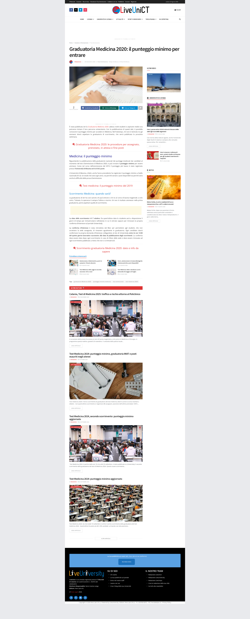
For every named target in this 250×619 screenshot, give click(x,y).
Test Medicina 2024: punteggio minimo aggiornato (95, 478)
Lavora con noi (115, 583)
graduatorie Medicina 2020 (82, 281)
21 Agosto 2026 (160, 206)
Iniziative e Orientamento (81, 43)
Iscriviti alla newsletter (155, 586)
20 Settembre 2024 (84, 482)
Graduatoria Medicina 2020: (98, 127)
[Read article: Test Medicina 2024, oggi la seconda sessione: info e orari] (73, 272)
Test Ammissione (95, 43)
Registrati (133, 2)
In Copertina (163, 19)
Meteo (150, 177)
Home (82, 19)
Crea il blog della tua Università (120, 586)
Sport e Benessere (134, 19)
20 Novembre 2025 (84, 297)
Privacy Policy (166, 602)
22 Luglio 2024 (123, 274)
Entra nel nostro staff (117, 580)
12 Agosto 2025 (123, 265)
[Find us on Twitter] (76, 10)
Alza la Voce (86, 2)
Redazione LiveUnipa (155, 580)
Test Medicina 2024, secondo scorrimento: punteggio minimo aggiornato (101, 418)
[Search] (180, 19)
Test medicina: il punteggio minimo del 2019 (107, 185)
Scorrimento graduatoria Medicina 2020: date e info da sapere (107, 249)
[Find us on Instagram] (85, 10)
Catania (89, 19)
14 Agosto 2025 (85, 265)
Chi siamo (113, 575)
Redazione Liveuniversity (156, 577)
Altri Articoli (106, 538)
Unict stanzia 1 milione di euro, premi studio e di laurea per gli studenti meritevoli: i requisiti (170, 155)
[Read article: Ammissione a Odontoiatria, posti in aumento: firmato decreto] (73, 263)
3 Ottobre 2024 (83, 359)
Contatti (127, 2)
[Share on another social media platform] (140, 108)
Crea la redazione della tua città (158, 583)
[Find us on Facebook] (71, 10)
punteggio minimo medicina (102, 281)
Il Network (72, 2)
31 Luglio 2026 (160, 134)
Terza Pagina (150, 19)
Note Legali (74, 592)
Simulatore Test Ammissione (98, 2)
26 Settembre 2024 (84, 422)
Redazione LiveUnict (155, 575)
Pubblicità (121, 2)
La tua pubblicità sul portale (119, 577)
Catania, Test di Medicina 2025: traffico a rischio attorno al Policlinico (104, 294)
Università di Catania (104, 19)
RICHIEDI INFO (126, 562)
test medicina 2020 (132, 281)
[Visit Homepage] (130, 9)
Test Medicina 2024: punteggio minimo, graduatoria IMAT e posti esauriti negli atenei (103, 355)
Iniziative (78, 2)
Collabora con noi (112, 2)
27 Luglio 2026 (165, 161)
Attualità (119, 19)
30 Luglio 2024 (85, 274)
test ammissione (118, 281)
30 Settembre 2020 (90, 62)
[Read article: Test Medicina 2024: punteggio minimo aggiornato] (106, 503)
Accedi (178, 10)
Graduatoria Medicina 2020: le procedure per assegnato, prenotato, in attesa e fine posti (107, 146)
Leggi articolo (76, 345)
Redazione (78, 62)
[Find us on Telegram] (80, 10)
